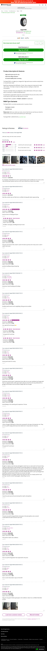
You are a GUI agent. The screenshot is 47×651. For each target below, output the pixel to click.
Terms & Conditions (13, 639)
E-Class (8, 529)
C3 (7, 457)
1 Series (8, 373)
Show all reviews (34, 615)
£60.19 (26, 60)
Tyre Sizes (3, 633)
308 (8, 416)
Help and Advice (4, 636)
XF (7, 236)
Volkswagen (9, 276)
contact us (29, 618)
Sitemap (40, 639)
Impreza (8, 173)
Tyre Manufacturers (4, 631)
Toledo (8, 297)
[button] (39, 5)
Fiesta (8, 507)
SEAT (8, 296)
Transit (8, 207)
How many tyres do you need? (11, 43)
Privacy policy (26, 639)
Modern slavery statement (33, 639)
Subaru (8, 172)
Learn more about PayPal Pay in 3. (16, 648)
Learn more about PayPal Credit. (5, 648)
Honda (8, 256)
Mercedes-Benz (10, 528)
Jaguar (8, 235)
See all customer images (9, 165)
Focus (8, 487)
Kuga (8, 318)
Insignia (8, 396)
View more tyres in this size (8, 12)
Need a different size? (27, 31)
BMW (8, 371)
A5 (7, 589)
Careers (8, 640)
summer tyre (23, 117)
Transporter (9, 277)
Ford (8, 206)
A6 (7, 437)
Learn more (31, 52)
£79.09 (26, 50)
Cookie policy (20, 639)
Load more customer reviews (14, 614)
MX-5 (8, 191)
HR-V (8, 257)
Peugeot (8, 414)
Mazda (8, 190)
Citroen (8, 456)
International (3, 640)
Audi (8, 436)
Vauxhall (8, 394)
